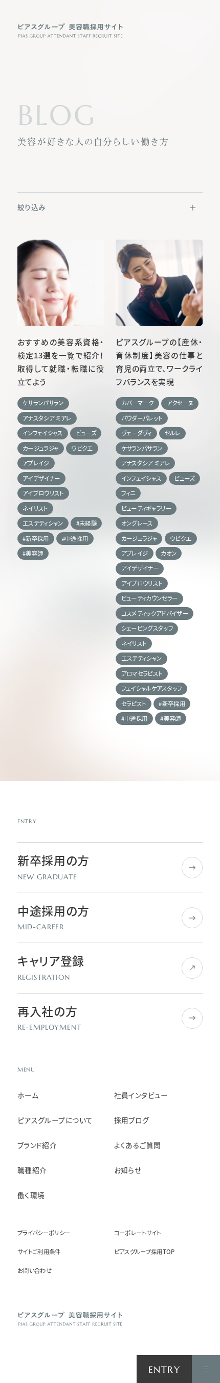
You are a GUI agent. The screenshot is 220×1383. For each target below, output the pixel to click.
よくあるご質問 (137, 1145)
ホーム (27, 1095)
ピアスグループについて (55, 1120)
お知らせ (128, 1170)
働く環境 (31, 1195)
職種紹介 (32, 1170)
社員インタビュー (141, 1095)
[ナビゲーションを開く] (206, 1369)
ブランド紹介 (37, 1145)
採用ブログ (131, 1120)
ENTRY (164, 1369)
